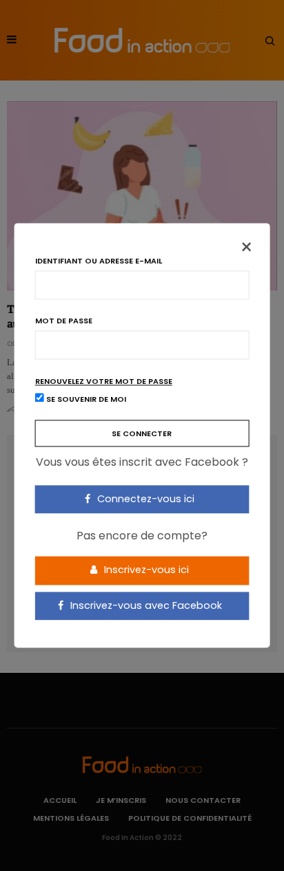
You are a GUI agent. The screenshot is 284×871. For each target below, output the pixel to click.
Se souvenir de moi (85, 399)
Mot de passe (63, 321)
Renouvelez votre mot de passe (103, 381)
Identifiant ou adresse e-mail (98, 261)
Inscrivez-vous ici (145, 570)
